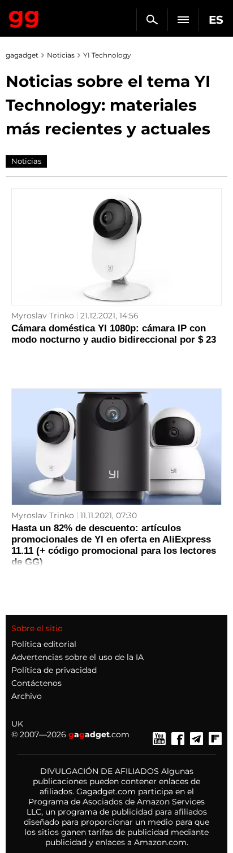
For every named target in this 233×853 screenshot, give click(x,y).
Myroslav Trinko (42, 315)
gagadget (22, 55)
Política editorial (43, 644)
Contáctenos (36, 683)
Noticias (61, 55)
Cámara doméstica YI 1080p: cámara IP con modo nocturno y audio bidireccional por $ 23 (113, 334)
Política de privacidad (54, 670)
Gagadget (24, 17)
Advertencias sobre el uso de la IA (77, 657)
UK (17, 724)
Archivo (26, 696)
